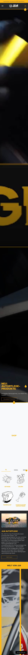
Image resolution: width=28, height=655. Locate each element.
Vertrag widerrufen (21, 652)
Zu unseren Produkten (9, 399)
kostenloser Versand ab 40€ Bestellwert (14, 1)
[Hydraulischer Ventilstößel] (21, 497)
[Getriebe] (7, 479)
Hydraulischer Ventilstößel (21, 505)
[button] (25, 6)
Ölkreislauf (7, 505)
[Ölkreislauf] (7, 497)
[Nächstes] (26, 470)
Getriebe (7, 486)
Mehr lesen (9, 557)
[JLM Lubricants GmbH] (13, 6)
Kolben (20, 486)
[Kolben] (21, 479)
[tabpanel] (14, 490)
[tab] (6, 470)
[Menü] (2, 6)
